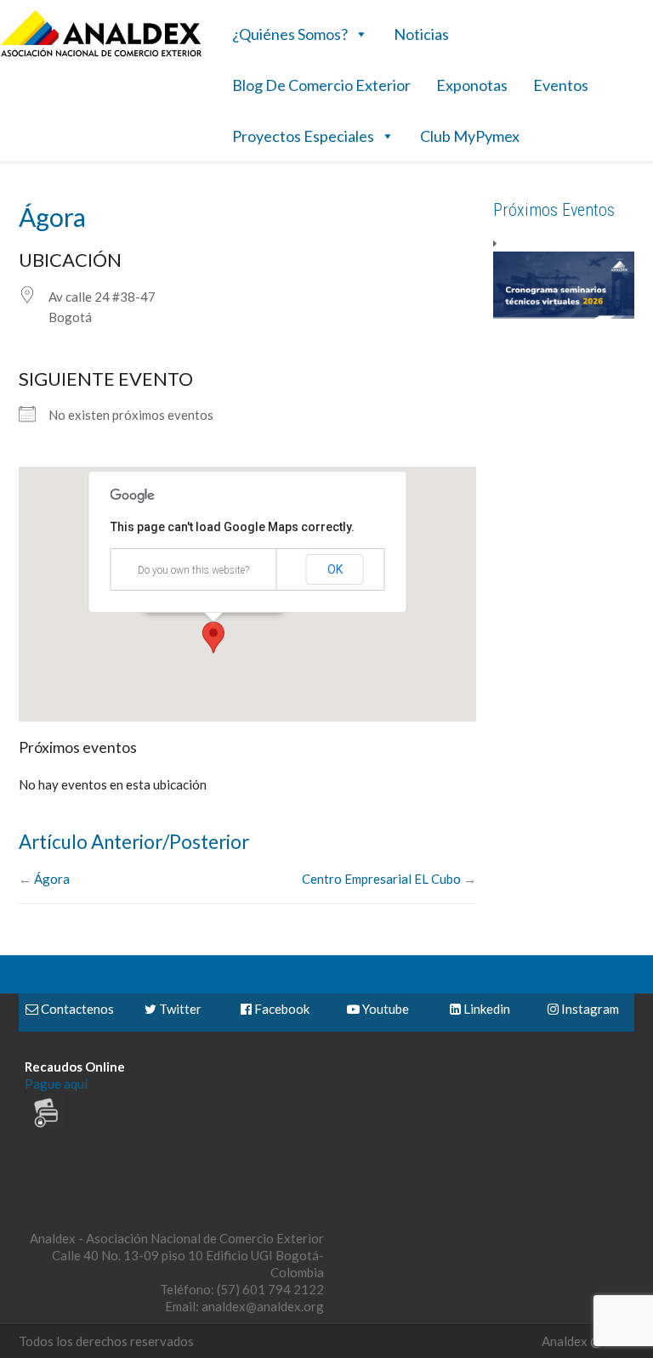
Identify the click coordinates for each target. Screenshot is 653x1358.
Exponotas (472, 85)
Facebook (280, 1008)
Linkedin (485, 1008)
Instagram (589, 1008)
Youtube (384, 1008)
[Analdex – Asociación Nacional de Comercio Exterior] (101, 54)
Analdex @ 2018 (588, 1341)
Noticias (421, 34)
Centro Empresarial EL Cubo (381, 878)
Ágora (52, 878)
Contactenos (76, 1008)
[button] (213, 637)
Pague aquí (56, 1083)
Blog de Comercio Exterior (321, 85)
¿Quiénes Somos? (290, 34)
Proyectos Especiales (303, 136)
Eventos (560, 85)
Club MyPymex (470, 136)
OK (335, 569)
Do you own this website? (193, 570)
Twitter (179, 1008)
